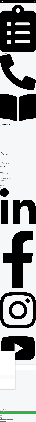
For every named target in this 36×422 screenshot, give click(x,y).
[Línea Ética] (18, 89)
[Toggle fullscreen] (4, 419)
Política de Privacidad (4, 53)
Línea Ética (2, 90)
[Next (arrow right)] (4, 421)
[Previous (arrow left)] (1, 421)
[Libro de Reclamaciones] (18, 123)
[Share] (8, 419)
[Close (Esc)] (11, 419)
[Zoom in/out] (1, 419)
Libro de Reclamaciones (5, 124)
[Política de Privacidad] (18, 52)
